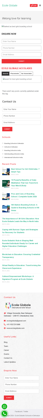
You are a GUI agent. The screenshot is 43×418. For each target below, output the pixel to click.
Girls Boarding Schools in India (14, 154)
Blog (5, 342)
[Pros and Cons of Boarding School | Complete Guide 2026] (6, 196)
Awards (5, 73)
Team (6, 346)
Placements (14, 73)
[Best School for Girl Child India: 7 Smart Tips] (6, 171)
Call (34, 5)
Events (6, 354)
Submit (21, 61)
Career (6, 350)
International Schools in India (13, 157)
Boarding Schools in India (12, 150)
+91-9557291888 (13, 324)
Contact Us (8, 358)
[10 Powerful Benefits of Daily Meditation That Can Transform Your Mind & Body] (6, 184)
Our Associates (26, 73)
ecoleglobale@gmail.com (16, 321)
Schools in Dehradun (11, 147)
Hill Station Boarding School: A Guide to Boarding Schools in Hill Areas (25, 207)
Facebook (18, 411)
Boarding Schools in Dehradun (14, 143)
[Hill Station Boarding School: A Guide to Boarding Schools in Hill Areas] (6, 208)
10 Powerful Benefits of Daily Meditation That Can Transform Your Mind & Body (24, 183)
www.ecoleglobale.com (15, 328)
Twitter (25, 411)
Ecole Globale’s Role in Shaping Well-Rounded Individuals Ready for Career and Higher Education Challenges (20, 243)
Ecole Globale (9, 5)
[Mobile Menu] (39, 5)
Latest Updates (10, 362)
